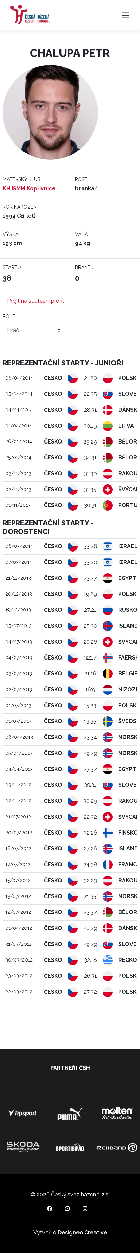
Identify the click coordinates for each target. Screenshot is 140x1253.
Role (9, 316)
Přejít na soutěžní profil (35, 301)
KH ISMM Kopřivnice (29, 188)
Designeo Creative (82, 1232)
